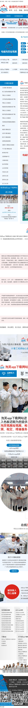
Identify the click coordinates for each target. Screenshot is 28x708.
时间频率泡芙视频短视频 (7, 631)
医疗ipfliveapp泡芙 (20, 631)
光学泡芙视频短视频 (6, 629)
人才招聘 (14, 69)
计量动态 (3, 636)
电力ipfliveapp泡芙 (20, 622)
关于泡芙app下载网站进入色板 (4, 61)
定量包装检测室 (6, 141)
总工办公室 (5, 183)
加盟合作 (20, 662)
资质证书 (14, 59)
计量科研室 (5, 160)
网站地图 (2, 706)
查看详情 (14, 571)
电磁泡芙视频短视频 (6, 622)
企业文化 (25, 643)
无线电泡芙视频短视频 (6, 612)
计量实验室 (8, 83)
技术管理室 (5, 164)
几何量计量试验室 (7, 87)
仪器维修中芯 (5, 156)
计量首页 (8, 16)
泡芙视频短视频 (18, 16)
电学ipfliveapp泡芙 (20, 625)
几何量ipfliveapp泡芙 (20, 614)
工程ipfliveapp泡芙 (14, 454)
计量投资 (25, 660)
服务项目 (20, 645)
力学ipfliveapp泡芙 (20, 612)
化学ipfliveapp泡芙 (20, 627)
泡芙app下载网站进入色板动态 (8, 639)
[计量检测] (3, 8)
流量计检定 (18, 618)
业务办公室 (5, 175)
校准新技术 (4, 645)
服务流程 (20, 647)
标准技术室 (5, 152)
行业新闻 (3, 641)
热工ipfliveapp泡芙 (20, 629)
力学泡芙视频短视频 (10, 32)
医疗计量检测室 (6, 137)
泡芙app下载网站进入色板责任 (4, 71)
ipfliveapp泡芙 (19, 27)
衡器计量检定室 (6, 129)
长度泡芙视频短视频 (6, 620)
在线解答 (3, 643)
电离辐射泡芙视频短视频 (7, 625)
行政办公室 (5, 172)
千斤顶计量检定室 (7, 148)
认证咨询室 (5, 168)
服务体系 (14, 63)
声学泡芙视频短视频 (6, 627)
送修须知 (20, 649)
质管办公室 (5, 179)
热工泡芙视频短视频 (6, 614)
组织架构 (20, 643)
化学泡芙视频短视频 (20, 32)
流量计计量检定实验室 (8, 145)
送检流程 (25, 647)
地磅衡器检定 (19, 616)
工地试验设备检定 (20, 620)
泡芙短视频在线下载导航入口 (14, 451)
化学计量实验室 (6, 133)
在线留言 (25, 662)
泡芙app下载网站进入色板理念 (22, 652)
